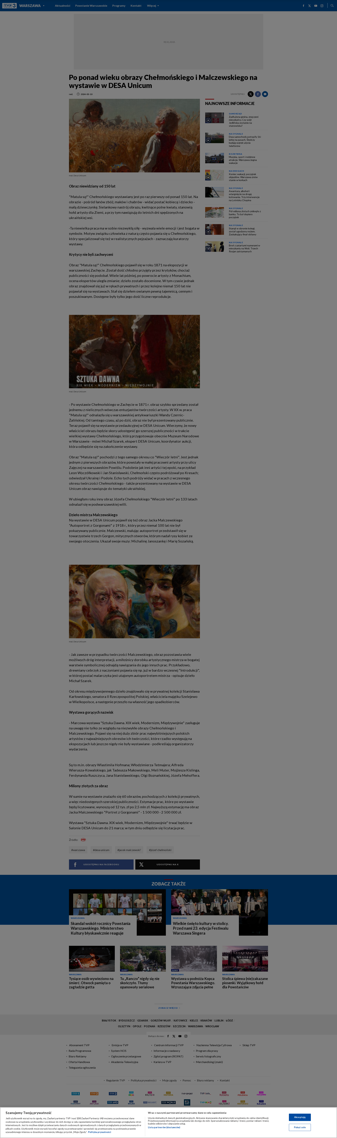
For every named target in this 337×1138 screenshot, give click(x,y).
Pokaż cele (300, 1127)
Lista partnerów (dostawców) (164, 1127)
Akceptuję (300, 1117)
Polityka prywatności (99, 1132)
